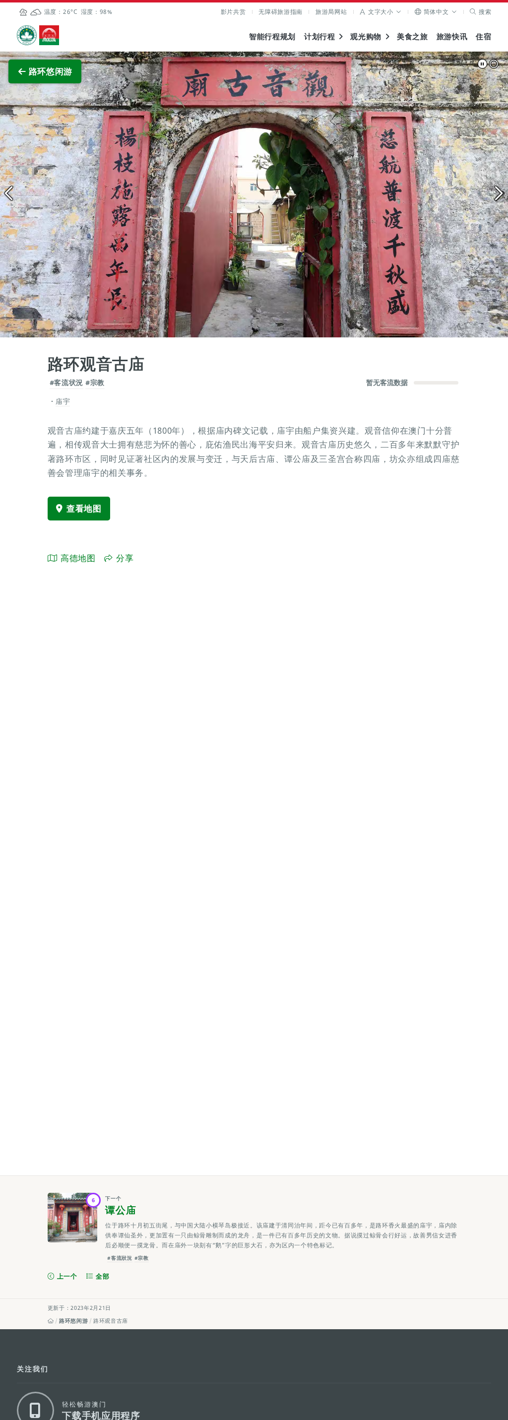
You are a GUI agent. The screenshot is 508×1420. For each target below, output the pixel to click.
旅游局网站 (331, 11)
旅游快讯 (452, 36)
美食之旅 (412, 36)
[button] (381, 11)
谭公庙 (120, 1210)
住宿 (483, 36)
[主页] (51, 1320)
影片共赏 (233, 11)
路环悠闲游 (73, 1320)
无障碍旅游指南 (280, 11)
